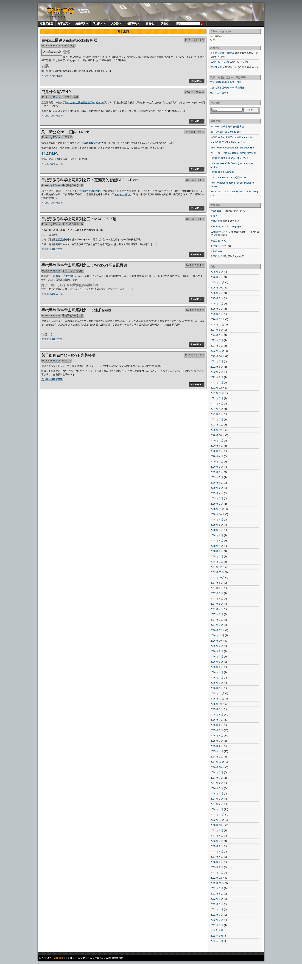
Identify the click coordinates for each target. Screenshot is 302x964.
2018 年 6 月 (216, 535)
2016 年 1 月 (216, 688)
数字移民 (215, 256)
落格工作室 (46, 23)
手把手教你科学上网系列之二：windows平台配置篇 (84, 265)
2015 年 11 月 (217, 698)
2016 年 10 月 (217, 640)
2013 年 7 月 (216, 841)
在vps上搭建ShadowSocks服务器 (69, 40)
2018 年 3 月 (216, 551)
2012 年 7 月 (216, 898)
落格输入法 (216, 245)
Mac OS (66, 360)
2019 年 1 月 (216, 503)
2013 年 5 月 (216, 851)
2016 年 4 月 (216, 672)
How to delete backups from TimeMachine (232, 147)
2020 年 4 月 (216, 456)
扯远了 (214, 216)
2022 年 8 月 (216, 366)
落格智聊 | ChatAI (219, 62)
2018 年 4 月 (216, 546)
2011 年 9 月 (216, 930)
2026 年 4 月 (216, 277)
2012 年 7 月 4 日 (195, 180)
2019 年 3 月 (216, 498)
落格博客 (61, 10)
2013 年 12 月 (217, 814)
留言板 (150, 23)
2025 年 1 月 (216, 314)
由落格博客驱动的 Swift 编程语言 (227, 87)
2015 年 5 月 (216, 730)
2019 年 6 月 (216, 482)
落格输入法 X (217, 67)
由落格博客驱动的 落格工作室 (225, 82)
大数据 (115, 23)
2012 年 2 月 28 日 (194, 355)
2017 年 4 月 (216, 609)
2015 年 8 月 (216, 714)
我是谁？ (166, 23)
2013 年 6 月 (216, 846)
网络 (72, 45)
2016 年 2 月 (216, 683)
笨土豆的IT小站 (218, 240)
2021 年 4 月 (216, 409)
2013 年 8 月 (216, 835)
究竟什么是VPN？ (56, 91)
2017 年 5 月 (216, 603)
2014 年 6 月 (216, 783)
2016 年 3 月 (216, 677)
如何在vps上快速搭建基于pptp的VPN (84, 102)
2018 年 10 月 (217, 514)
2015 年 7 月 (216, 719)
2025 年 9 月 (216, 293)
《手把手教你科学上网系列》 (87, 190)
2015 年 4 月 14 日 (194, 40)
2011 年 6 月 (216, 935)
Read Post (196, 81)
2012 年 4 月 (216, 909)
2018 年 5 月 (216, 540)
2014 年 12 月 (217, 756)
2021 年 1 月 (216, 424)
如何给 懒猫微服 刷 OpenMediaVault (229, 158)
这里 (83, 289)
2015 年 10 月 (217, 704)
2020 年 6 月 (216, 445)
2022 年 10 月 (217, 356)
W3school (215, 210)
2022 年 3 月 (216, 372)
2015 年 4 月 (216, 735)
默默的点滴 (216, 221)
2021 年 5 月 (216, 403)
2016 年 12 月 (217, 630)
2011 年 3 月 (216, 941)
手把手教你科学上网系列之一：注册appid (76, 310)
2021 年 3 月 (216, 414)
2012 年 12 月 (217, 877)
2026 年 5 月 (216, 272)
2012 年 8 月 (216, 893)
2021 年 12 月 (217, 387)
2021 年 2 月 (216, 419)
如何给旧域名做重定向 (222, 172)
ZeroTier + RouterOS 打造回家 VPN (229, 177)
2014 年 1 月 (216, 809)
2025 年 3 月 (216, 303)
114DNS (49, 153)
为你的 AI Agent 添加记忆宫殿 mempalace (232, 137)
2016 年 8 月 (216, 651)
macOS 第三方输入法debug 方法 (227, 142)
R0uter (56, 45)
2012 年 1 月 (216, 925)
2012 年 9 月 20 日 (194, 132)
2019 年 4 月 (216, 493)
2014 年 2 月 (216, 804)
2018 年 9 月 (216, 519)
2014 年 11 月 (217, 761)
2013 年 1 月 (216, 872)
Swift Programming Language (225, 226)
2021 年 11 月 (217, 393)
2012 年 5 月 (216, 904)
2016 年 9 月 (216, 646)
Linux (65, 45)
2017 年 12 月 (217, 567)
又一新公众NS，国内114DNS (65, 132)
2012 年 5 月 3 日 (195, 310)
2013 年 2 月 (216, 867)
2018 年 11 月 (217, 509)
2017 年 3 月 (216, 614)
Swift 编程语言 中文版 (221, 231)
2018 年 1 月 (216, 561)
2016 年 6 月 (216, 661)
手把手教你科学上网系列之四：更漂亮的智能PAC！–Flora (90, 180)
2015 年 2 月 (216, 746)
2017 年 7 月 (216, 593)
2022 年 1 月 (216, 382)
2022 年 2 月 (216, 377)
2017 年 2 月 (216, 619)
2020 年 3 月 (216, 461)
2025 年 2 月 (216, 308)
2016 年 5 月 (216, 667)
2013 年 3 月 (216, 862)
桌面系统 (132, 23)
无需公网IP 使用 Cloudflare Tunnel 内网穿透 (233, 152)
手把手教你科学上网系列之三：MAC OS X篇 (79, 219)
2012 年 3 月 (216, 914)
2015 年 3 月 (216, 740)
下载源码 (60, 239)
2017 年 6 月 (216, 598)
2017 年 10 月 (217, 577)
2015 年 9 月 (216, 709)
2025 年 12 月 (217, 282)
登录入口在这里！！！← (223, 93)
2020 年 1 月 (216, 466)
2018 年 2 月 (216, 556)
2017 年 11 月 (217, 572)
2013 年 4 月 (216, 856)
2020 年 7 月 (216, 440)
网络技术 (98, 23)
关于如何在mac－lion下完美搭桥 (68, 355)
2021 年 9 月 (216, 398)
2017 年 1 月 (216, 624)
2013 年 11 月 (217, 820)
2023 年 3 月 (216, 340)
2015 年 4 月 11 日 (194, 91)
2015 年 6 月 (216, 725)
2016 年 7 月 (216, 656)
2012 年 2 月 (216, 920)
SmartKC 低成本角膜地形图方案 (227, 126)
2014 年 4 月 (216, 793)
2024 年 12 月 (217, 319)
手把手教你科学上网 (73, 185)
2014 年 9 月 (216, 772)
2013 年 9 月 (216, 830)
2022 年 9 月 (216, 361)
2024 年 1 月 (216, 335)
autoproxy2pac (123, 194)
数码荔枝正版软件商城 (222, 53)
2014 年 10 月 (217, 767)
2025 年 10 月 (217, 287)
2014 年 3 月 (216, 798)
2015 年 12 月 (217, 693)
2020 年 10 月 (217, 435)
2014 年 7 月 (216, 777)
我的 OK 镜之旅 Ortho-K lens (225, 131)
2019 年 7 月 (216, 477)
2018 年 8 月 (216, 524)
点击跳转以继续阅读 (52, 75)
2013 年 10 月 (217, 825)
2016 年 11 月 (217, 635)
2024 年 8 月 (216, 329)
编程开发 (80, 23)
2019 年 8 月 (216, 472)
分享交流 (63, 23)
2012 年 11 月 (217, 883)
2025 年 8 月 (216, 298)
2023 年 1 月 (216, 345)
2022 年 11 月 (217, 350)
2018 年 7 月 (216, 530)
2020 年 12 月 (217, 430)
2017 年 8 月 (216, 588)
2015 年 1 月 (216, 751)
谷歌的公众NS (91, 142)
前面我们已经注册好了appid (67, 276)
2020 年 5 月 (216, 451)
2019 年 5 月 (216, 487)
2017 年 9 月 (216, 582)
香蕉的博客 (216, 251)
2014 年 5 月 (216, 788)
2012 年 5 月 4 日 (195, 219)
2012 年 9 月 (216, 888)
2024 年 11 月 (217, 324)
